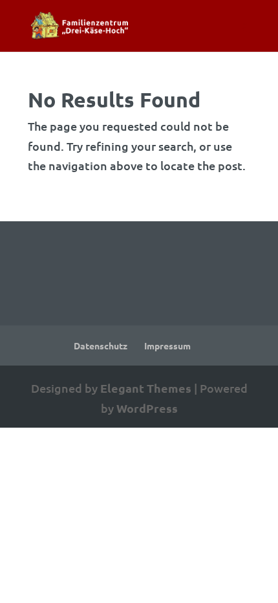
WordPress (147, 407)
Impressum (167, 345)
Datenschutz (100, 345)
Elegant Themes (145, 387)
